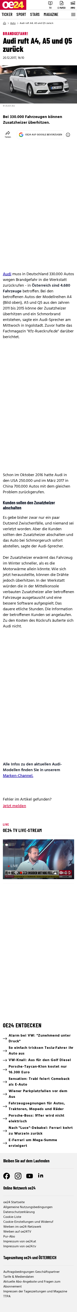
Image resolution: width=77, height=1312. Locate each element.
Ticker (7, 14)
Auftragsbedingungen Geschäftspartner (31, 1272)
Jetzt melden (14, 806)
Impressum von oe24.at (19, 1241)
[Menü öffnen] (73, 14)
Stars (35, 14)
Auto (13, 23)
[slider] (24, 872)
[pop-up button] (61, 872)
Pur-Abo (9, 1236)
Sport (21, 14)
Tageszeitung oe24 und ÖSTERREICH (29, 1257)
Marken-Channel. (18, 776)
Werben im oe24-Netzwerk (22, 1227)
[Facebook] (6, 1176)
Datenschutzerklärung (19, 1212)
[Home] (4, 23)
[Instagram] (18, 1176)
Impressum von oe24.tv (19, 1246)
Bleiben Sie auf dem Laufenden (26, 1160)
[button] (9, 872)
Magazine (51, 14)
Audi (7, 274)
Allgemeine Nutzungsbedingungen (28, 1207)
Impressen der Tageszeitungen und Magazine (35, 1291)
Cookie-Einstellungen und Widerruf (28, 1222)
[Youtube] (29, 1176)
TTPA (6, 1296)
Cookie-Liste (12, 1217)
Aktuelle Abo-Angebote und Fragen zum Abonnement (31, 1284)
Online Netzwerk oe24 (19, 1187)
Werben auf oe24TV (17, 1231)
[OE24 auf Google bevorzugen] (68, 134)
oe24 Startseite (14, 1202)
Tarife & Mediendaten (18, 1277)
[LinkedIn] (41, 1176)
